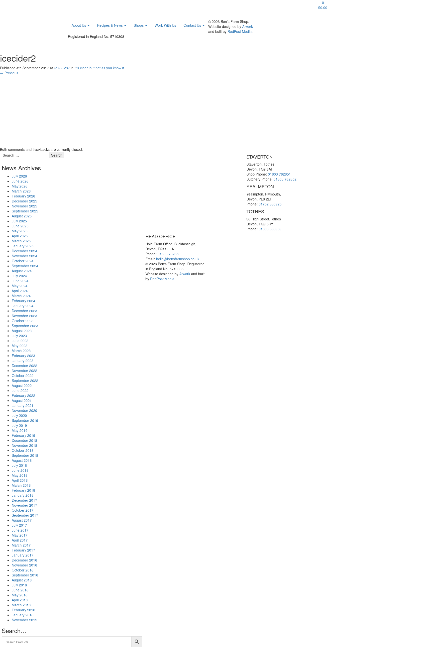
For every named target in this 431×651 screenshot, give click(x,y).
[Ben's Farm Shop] (78, 6)
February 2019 (23, 435)
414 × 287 (62, 67)
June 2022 (20, 390)
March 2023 (21, 350)
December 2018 (24, 440)
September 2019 (25, 420)
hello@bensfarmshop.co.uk (177, 258)
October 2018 (22, 450)
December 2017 (24, 500)
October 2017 (22, 510)
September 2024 (25, 265)
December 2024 (24, 250)
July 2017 (19, 525)
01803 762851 (279, 174)
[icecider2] (51, 110)
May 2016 (19, 594)
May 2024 (19, 285)
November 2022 (24, 370)
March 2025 (21, 240)
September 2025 (25, 210)
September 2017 (25, 515)
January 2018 (22, 495)
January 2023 (22, 360)
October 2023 (22, 320)
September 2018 (25, 455)
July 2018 (19, 465)
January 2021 (22, 405)
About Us (79, 25)
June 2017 (20, 530)
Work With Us (165, 25)
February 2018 (23, 490)
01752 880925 (270, 203)
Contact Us (193, 25)
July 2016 (19, 584)
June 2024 (20, 280)
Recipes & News (110, 25)
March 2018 (21, 485)
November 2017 (24, 505)
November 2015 (24, 619)
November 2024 (24, 255)
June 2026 (20, 181)
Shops (139, 25)
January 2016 (22, 614)
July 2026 (19, 176)
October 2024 (22, 260)
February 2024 (23, 300)
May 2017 (19, 535)
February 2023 (23, 355)
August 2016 (22, 579)
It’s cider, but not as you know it (99, 67)
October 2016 (22, 569)
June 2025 (20, 225)
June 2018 (20, 470)
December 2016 (24, 560)
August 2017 (22, 520)
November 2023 (24, 315)
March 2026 (21, 190)
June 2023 (20, 340)
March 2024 (21, 295)
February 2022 (23, 395)
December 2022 (24, 365)
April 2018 (20, 480)
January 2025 (22, 245)
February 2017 (23, 550)
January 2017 (22, 555)
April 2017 (20, 540)
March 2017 (21, 545)
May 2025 (19, 230)
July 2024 (19, 275)
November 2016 (24, 564)
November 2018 (24, 445)
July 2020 (19, 415)
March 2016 (21, 604)
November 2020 (24, 410)
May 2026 (19, 186)
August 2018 (22, 460)
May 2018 (19, 475)
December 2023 (24, 310)
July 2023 (19, 335)
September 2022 (25, 380)
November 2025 (24, 205)
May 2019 (19, 430)
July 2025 (19, 220)
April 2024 (20, 290)
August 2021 (22, 400)
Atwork (247, 26)
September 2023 (25, 325)
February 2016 (23, 609)
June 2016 (20, 589)
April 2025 (20, 235)
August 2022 (22, 385)
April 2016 (20, 599)
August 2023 (22, 330)
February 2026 (23, 195)
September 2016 (25, 574)
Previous (9, 72)
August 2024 (22, 270)
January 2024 (22, 305)
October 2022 (22, 375)
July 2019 (19, 425)
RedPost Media (239, 31)
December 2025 (24, 200)
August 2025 (22, 215)
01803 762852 (285, 179)
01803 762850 (169, 253)
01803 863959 (270, 228)
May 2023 (19, 345)
